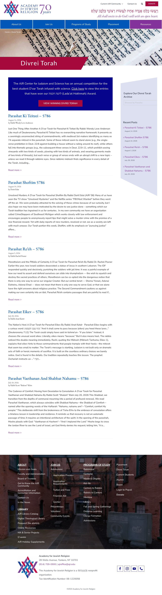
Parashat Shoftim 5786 (26, 182)
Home (7, 32)
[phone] (141, 569)
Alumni (120, 479)
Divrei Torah (122, 469)
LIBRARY (23, 509)
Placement (121, 464)
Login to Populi (124, 489)
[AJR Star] (28, 557)
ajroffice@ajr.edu (66, 564)
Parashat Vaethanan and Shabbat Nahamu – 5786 (48, 378)
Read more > (15, 170)
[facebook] (120, 569)
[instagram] (127, 569)
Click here (78, 89)
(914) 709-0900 (47, 564)
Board (119, 484)
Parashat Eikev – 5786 (26, 311)
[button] (142, 3)
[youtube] (134, 569)
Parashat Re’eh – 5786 (26, 249)
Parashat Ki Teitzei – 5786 (29, 115)
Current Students (125, 474)
